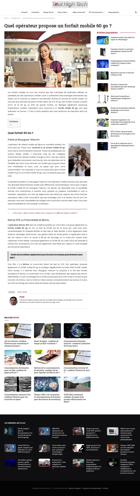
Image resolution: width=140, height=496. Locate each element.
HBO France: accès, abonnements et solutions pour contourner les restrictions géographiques (127, 434)
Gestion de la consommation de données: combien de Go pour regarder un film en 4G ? (47, 370)
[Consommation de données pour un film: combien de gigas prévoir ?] (17, 357)
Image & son (48, 12)
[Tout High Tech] (70, 5)
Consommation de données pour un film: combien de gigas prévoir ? (16, 370)
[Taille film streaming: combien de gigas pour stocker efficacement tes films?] (77, 384)
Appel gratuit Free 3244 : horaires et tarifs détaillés (93, 447)
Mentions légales (75, 488)
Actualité (35, 12)
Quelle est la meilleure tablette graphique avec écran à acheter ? (123, 110)
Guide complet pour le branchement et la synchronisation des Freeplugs (25, 433)
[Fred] (13, 305)
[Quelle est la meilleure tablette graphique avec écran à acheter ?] (103, 111)
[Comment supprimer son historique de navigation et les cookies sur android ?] (103, 123)
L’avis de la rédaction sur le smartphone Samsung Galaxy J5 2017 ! (122, 145)
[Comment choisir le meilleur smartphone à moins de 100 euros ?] (103, 52)
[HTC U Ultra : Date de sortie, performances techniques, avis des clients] (103, 134)
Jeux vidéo (62, 12)
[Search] (136, 12)
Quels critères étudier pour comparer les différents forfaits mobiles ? (51, 212)
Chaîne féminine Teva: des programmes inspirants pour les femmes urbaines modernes (93, 465)
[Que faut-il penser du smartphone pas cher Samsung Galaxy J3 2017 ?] (103, 87)
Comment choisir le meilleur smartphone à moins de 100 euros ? (122, 51)
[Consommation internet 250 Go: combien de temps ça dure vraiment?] (103, 64)
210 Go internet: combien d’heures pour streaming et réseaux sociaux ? (16, 343)
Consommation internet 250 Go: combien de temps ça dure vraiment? (123, 63)
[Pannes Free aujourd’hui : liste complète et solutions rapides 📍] (44, 463)
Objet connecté (79, 12)
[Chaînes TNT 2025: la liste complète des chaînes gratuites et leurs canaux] (112, 448)
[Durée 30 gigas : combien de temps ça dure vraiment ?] (47, 330)
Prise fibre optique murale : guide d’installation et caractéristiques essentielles (25, 464)
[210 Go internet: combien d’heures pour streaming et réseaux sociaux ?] (17, 330)
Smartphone (113, 12)
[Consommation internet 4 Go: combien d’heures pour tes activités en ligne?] (17, 384)
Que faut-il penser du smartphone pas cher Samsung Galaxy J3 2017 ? (123, 86)
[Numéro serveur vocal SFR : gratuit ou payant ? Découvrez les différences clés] (78, 431)
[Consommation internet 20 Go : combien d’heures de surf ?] (77, 357)
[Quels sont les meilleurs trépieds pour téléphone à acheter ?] (103, 99)
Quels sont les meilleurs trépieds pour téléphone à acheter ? (121, 98)
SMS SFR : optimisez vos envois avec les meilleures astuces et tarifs (59, 433)
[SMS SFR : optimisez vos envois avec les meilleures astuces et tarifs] (44, 431)
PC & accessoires (96, 12)
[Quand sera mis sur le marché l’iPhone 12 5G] (103, 75)
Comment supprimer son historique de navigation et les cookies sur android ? (123, 122)
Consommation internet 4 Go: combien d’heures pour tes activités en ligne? (17, 396)
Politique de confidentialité (91, 488)
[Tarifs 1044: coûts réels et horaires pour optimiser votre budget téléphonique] (44, 448)
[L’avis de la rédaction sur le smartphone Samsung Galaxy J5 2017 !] (103, 146)
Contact (105, 488)
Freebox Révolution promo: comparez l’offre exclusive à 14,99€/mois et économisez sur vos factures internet (128, 466)
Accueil (24, 12)
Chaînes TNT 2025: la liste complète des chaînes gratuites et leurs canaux (127, 449)
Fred (22, 296)
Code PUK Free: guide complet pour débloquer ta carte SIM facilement (25, 448)
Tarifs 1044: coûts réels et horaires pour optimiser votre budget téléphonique (59, 449)
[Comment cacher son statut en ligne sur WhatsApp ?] (103, 40)
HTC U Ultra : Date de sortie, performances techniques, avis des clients (123, 134)
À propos (12, 292)
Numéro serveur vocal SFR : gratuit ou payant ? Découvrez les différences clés (93, 433)
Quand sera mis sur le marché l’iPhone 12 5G (122, 74)
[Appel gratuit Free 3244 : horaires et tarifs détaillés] (78, 448)
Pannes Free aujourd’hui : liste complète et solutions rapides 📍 (59, 464)
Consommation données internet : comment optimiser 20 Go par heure (77, 343)
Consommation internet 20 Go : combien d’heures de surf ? (77, 370)
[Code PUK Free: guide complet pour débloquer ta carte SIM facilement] (10, 448)
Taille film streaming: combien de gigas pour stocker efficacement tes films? (75, 398)
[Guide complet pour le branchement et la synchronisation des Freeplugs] (10, 431)
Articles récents (22, 292)
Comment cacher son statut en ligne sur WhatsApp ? (123, 38)
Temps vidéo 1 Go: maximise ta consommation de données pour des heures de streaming (47, 396)
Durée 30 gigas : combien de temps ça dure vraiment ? (46, 342)
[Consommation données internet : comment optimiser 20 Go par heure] (77, 330)
